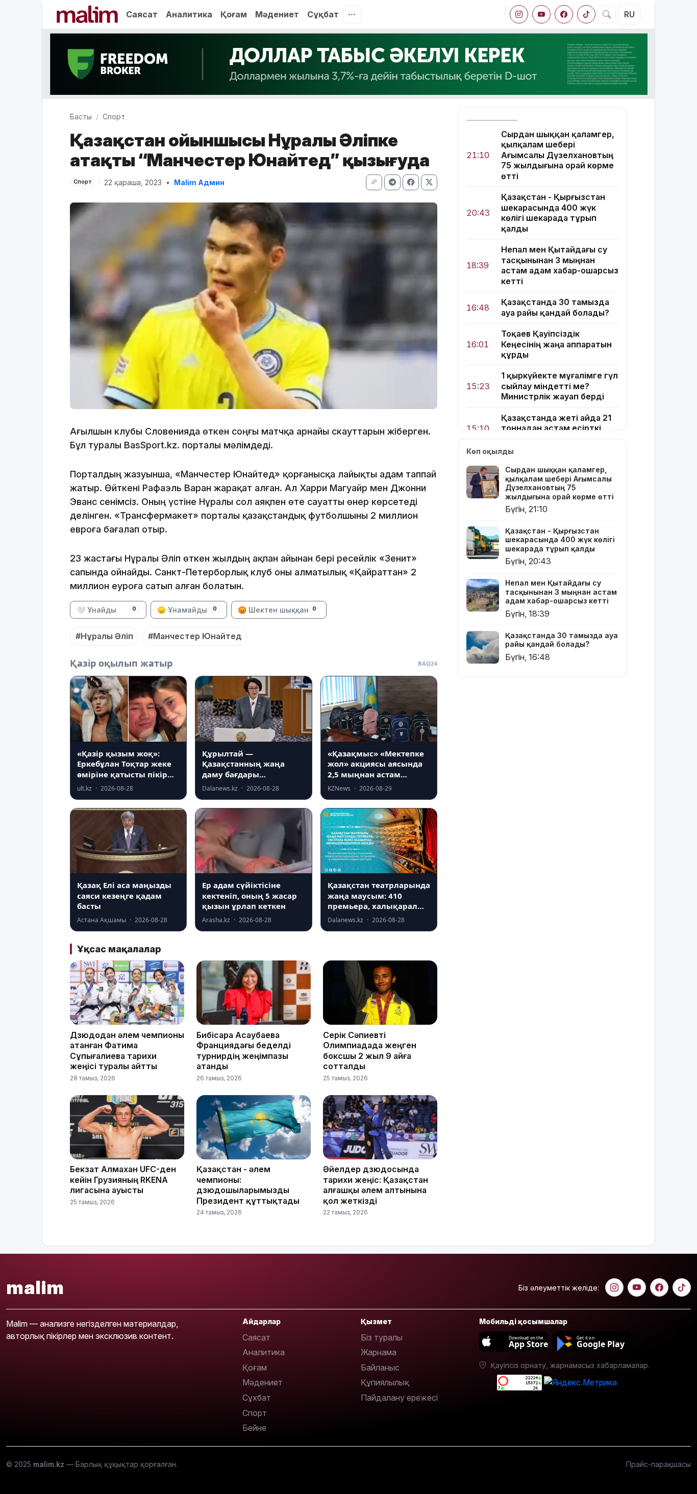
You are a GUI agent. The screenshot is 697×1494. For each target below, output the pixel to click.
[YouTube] (541, 14)
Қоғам (233, 14)
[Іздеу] (607, 14)
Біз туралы (382, 1337)
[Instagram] (519, 14)
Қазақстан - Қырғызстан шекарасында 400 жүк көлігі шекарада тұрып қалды (553, 213)
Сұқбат (323, 14)
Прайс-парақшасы (658, 1464)
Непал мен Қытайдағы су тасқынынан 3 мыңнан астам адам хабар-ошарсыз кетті (559, 265)
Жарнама (378, 1352)
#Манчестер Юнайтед (195, 636)
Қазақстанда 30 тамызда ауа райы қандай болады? (555, 307)
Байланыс (380, 1367)
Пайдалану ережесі (399, 1397)
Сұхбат (256, 1397)
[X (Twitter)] (429, 182)
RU (629, 14)
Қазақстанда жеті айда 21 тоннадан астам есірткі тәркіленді (556, 428)
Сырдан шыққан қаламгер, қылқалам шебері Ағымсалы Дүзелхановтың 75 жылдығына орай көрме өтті (557, 155)
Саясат (142, 14)
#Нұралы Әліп (104, 636)
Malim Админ (199, 182)
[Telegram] (392, 182)
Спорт (114, 116)
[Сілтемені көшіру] (374, 182)
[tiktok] (586, 14)
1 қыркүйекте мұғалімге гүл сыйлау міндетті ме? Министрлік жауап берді (559, 386)
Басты (81, 116)
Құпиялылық (385, 1382)
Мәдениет (277, 14)
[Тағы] (352, 14)
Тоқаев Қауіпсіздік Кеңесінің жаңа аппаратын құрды (556, 344)
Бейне (254, 1428)
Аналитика (189, 14)
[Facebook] (564, 14)
